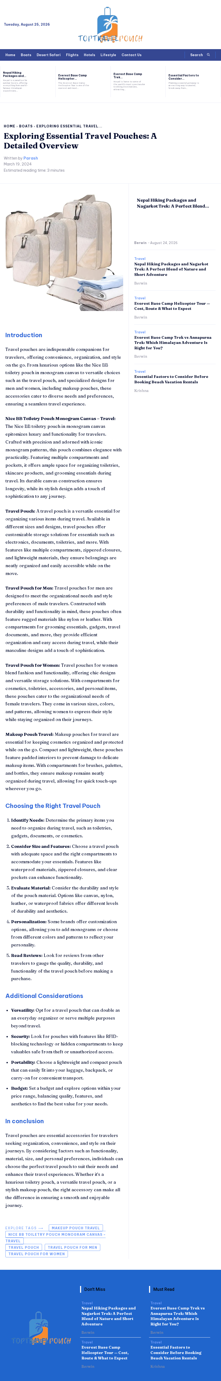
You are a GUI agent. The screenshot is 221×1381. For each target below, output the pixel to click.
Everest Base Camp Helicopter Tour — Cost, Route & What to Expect (172, 306)
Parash (30, 158)
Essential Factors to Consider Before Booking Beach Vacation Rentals (171, 379)
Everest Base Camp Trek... (127, 75)
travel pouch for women (36, 1254)
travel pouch (23, 1247)
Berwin (140, 243)
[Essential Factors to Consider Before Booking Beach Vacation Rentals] (212, 81)
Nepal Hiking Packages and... (14, 74)
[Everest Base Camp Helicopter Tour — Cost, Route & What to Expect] (101, 81)
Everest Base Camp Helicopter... (72, 77)
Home (9, 126)
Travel (140, 259)
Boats (26, 126)
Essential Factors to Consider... (183, 77)
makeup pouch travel (76, 1228)
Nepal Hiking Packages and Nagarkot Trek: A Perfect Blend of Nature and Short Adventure (171, 269)
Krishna (141, 390)
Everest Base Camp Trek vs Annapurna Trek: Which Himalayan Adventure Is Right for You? (173, 342)
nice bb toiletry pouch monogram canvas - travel (55, 1238)
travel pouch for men (72, 1247)
